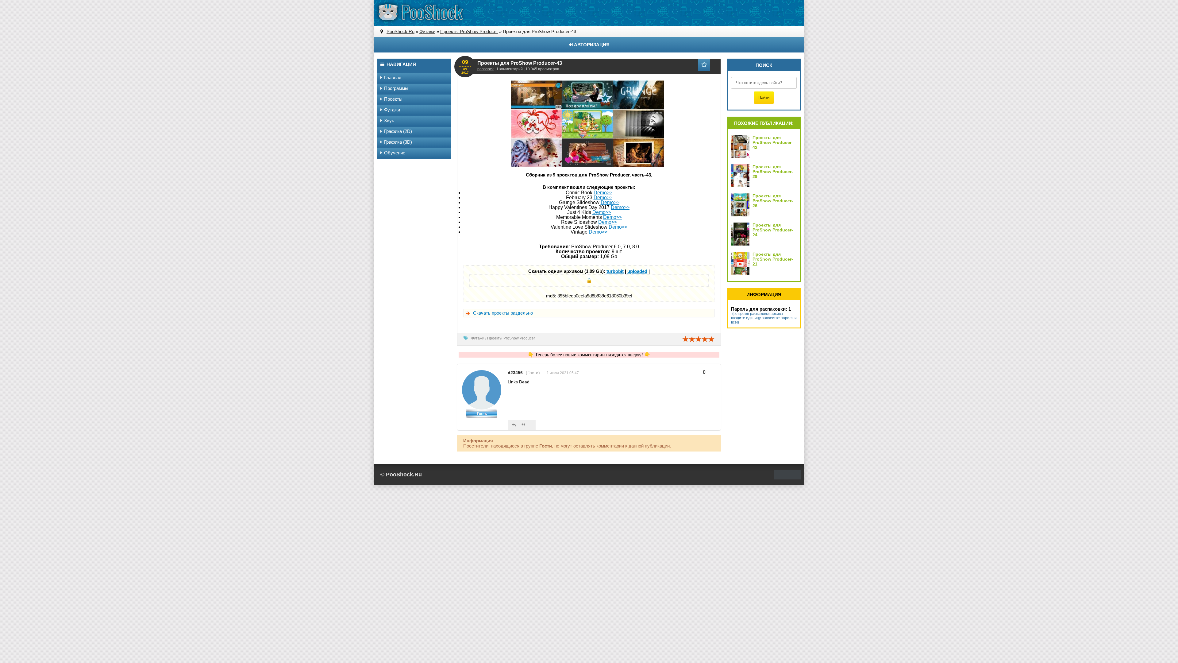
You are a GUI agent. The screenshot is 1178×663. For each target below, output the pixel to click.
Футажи (477, 338)
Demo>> (603, 192)
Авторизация (591, 44)
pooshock (485, 69)
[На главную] (420, 12)
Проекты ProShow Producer (511, 338)
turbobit (615, 271)
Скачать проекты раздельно (503, 313)
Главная (392, 77)
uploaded (637, 271)
